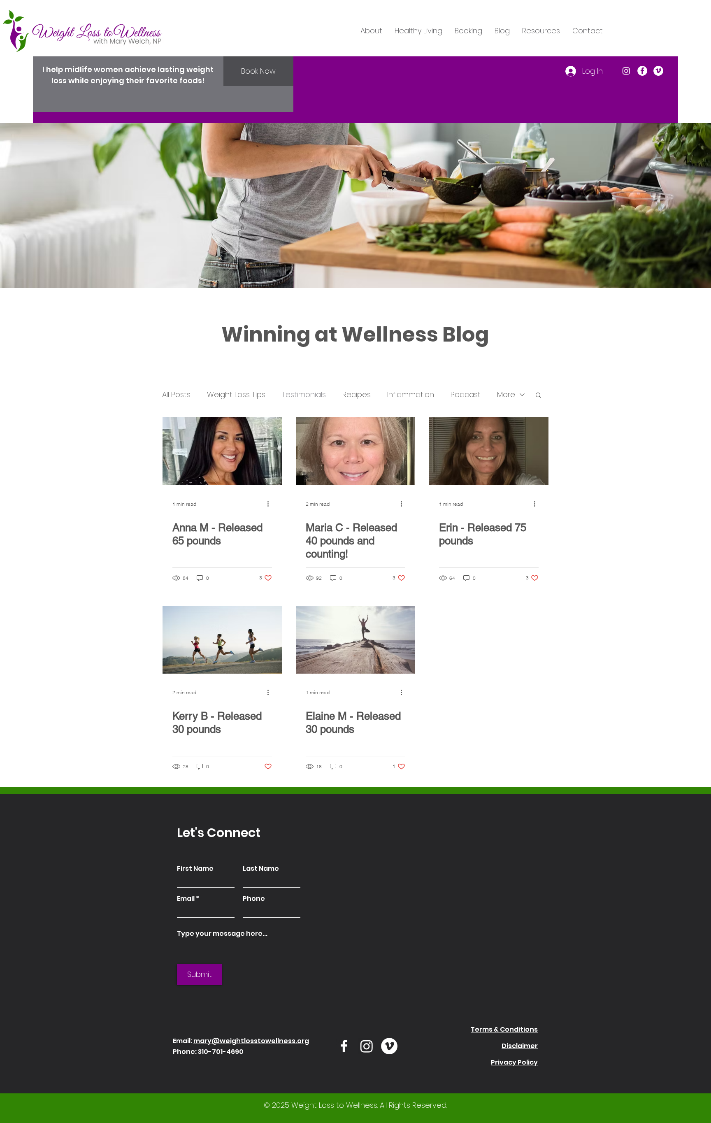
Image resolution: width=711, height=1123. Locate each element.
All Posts (176, 394)
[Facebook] (642, 71)
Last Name (261, 868)
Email (186, 898)
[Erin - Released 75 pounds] (488, 451)
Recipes (356, 394)
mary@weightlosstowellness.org (251, 1041)
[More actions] (271, 504)
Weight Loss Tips (236, 394)
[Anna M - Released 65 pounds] (222, 451)
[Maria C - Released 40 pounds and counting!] (355, 451)
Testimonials (304, 394)
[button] (538, 395)
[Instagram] (626, 71)
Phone (254, 898)
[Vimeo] (658, 71)
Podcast (466, 394)
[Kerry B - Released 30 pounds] (222, 640)
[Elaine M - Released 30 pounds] (355, 640)
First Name (195, 868)
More (506, 394)
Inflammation (410, 394)
